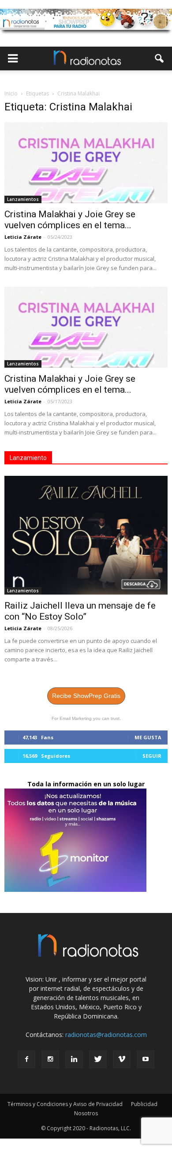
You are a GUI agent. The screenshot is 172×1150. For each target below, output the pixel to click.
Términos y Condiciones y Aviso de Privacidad (65, 1104)
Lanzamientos (23, 199)
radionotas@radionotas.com (106, 1034)
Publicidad (144, 1104)
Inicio (11, 93)
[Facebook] (26, 1059)
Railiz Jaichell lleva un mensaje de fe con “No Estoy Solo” (80, 611)
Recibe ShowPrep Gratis (86, 695)
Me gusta (148, 737)
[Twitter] (98, 1059)
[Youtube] (145, 1059)
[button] (159, 58)
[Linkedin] (74, 1059)
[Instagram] (50, 1059)
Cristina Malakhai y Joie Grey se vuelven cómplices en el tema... (69, 219)
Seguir (151, 755)
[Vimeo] (122, 1059)
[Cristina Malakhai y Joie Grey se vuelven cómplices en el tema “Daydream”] (86, 162)
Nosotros (86, 1113)
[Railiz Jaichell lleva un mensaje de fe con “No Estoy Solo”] (86, 535)
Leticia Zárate (22, 237)
